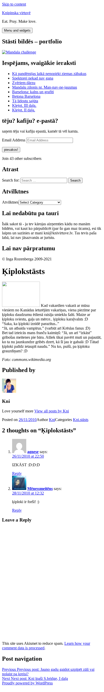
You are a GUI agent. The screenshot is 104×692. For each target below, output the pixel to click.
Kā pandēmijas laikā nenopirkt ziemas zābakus (49, 73)
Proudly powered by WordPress (27, 683)
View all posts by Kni (51, 411)
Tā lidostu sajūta (25, 101)
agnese (33, 452)
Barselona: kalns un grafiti (33, 92)
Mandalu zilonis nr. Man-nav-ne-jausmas (44, 87)
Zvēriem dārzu (23, 83)
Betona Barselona (26, 96)
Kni (52, 419)
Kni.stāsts (80, 419)
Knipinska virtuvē (16, 13)
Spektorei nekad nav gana (32, 78)
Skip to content (14, 4)
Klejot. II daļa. (23, 110)
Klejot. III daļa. (24, 105)
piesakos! (11, 150)
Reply (17, 473)
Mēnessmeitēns (40, 488)
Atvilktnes (10, 202)
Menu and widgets (17, 30)
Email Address (14, 140)
